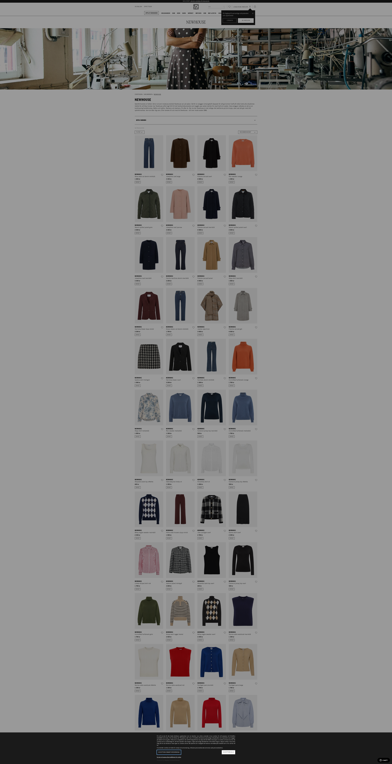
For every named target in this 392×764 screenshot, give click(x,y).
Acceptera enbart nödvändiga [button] (168, 752)
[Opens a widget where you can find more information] (383, 760)
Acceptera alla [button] (228, 752)
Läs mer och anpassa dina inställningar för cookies (169, 757)
